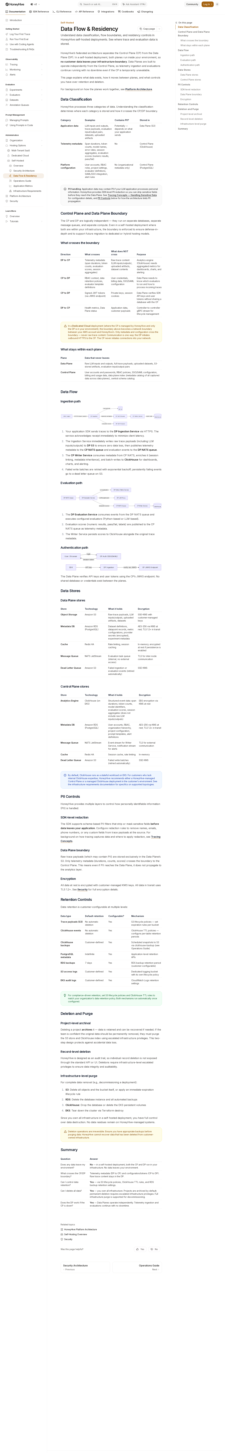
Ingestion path (187, 55)
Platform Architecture (138, 89)
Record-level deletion (191, 119)
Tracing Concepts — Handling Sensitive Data (132, 195)
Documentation (17, 11)
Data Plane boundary (191, 94)
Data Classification (188, 27)
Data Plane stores (189, 74)
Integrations (107, 11)
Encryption (185, 99)
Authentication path (190, 65)
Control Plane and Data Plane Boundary (194, 34)
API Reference (86, 11)
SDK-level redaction (190, 89)
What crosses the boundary (194, 40)
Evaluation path (188, 60)
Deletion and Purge (188, 109)
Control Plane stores (190, 79)
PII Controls (184, 84)
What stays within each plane (195, 45)
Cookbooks (128, 11)
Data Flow (183, 50)
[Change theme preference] (217, 4)
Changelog (147, 11)
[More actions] (159, 28)
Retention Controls (188, 104)
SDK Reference (41, 11)
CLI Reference (63, 11)
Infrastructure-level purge (193, 123)
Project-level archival (191, 114)
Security (82, 889)
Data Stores (184, 70)
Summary (183, 128)
